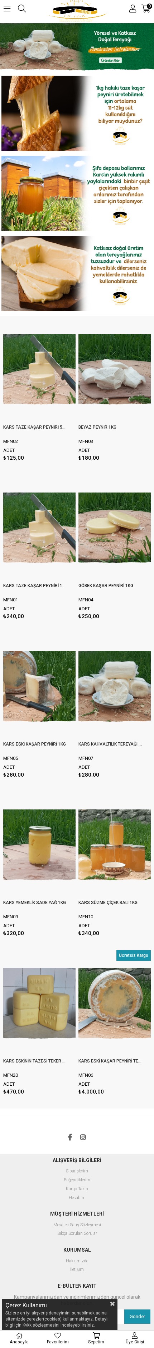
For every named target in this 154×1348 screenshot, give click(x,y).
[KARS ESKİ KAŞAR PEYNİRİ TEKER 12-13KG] (114, 1004)
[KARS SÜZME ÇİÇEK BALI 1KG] (114, 846)
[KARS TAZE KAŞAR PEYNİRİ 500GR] (39, 370)
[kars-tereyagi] (77, 47)
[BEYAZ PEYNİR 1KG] (114, 370)
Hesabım (77, 1198)
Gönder (137, 1316)
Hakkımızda (77, 1261)
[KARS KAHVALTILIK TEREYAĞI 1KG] (114, 687)
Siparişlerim (77, 1171)
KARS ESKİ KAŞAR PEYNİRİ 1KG (34, 744)
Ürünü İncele (54, 390)
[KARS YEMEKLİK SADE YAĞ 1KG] (39, 846)
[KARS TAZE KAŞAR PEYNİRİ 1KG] (39, 529)
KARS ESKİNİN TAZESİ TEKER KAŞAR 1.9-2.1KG (35, 1061)
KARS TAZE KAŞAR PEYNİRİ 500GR (35, 427)
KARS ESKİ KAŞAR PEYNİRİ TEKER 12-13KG (110, 1061)
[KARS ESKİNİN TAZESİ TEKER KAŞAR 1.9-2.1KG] (39, 1004)
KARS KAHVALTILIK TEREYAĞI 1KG (110, 744)
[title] (76, 114)
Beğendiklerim (77, 1180)
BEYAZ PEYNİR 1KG (97, 427)
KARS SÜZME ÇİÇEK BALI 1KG (108, 902)
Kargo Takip (77, 1189)
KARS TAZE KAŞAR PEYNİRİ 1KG (35, 585)
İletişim (77, 1269)
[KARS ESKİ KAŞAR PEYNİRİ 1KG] (39, 687)
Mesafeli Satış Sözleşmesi (77, 1225)
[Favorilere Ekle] (39, 390)
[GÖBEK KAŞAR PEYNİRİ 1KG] (114, 529)
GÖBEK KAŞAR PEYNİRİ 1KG (105, 585)
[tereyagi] (76, 274)
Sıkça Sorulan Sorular (77, 1233)
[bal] (76, 194)
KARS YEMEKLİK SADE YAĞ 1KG (34, 902)
